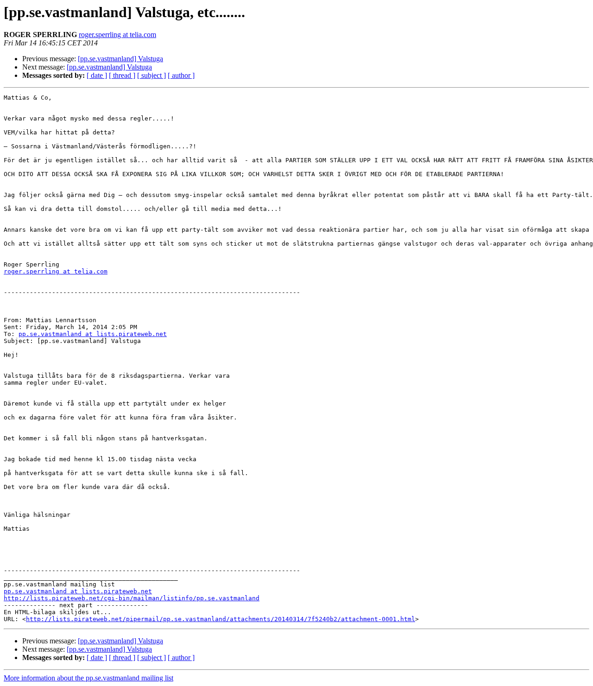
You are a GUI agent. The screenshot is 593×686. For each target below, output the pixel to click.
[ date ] (97, 75)
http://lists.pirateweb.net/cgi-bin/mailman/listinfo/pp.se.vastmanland (131, 598)
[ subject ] (151, 75)
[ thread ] (122, 75)
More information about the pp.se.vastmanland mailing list (88, 678)
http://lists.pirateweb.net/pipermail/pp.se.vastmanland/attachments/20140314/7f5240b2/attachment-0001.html (220, 619)
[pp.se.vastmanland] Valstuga (120, 59)
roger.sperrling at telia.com (117, 34)
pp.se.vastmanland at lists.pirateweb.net (93, 333)
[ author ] (181, 75)
